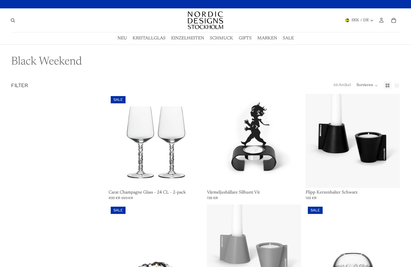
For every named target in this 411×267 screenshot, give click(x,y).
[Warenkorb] (394, 20)
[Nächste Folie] (194, 141)
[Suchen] (13, 20)
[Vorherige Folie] (116, 141)
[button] (367, 85)
